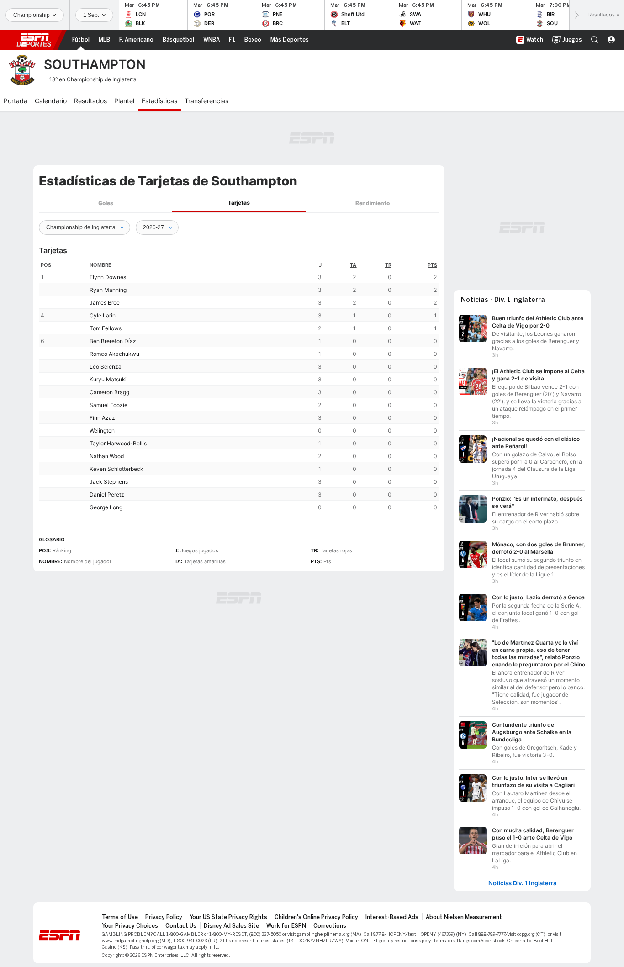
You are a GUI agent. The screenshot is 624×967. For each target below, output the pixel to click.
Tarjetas (239, 202)
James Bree (105, 302)
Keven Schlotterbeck (116, 468)
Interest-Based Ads (391, 917)
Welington (102, 430)
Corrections (329, 926)
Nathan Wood (107, 456)
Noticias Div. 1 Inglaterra (522, 883)
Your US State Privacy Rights (228, 917)
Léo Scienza (106, 366)
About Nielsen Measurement (464, 917)
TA (353, 265)
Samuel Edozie (108, 405)
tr (388, 265)
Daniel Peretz (107, 494)
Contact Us (180, 926)
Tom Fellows (106, 328)
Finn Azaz (102, 417)
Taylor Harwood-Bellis (118, 443)
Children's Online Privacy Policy (316, 917)
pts (432, 265)
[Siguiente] (576, 15)
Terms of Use (120, 917)
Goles (105, 203)
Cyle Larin (103, 315)
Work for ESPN (286, 926)
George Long (106, 507)
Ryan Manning (108, 289)
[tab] (105, 203)
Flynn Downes (108, 277)
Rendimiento (372, 203)
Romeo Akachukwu (114, 353)
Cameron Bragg (109, 392)
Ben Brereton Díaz (113, 341)
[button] (594, 39)
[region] (239, 386)
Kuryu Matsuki (108, 379)
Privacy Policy (163, 917)
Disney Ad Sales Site (231, 926)
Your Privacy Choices (130, 926)
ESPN (33, 40)
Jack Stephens (109, 481)
